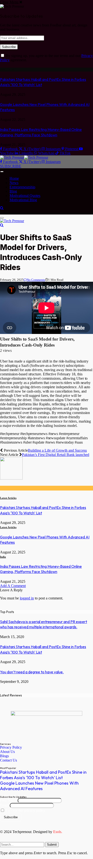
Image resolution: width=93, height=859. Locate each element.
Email (4, 805)
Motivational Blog (23, 200)
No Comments (36, 279)
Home (14, 178)
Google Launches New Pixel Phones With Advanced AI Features (39, 785)
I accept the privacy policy (25, 810)
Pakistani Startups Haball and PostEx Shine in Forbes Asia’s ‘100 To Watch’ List (43, 774)
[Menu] (2, 171)
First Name (8, 800)
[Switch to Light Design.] (7, 212)
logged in (27, 598)
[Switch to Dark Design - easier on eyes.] (2, 212)
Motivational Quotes (25, 196)
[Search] (2, 208)
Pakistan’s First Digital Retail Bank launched (55, 455)
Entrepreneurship (22, 187)
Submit (52, 844)
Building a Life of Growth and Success (57, 450)
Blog (13, 191)
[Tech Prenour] (24, 157)
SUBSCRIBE (10, 166)
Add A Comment (13, 586)
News (14, 183)
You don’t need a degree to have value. (32, 672)
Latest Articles (8, 497)
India (3, 556)
